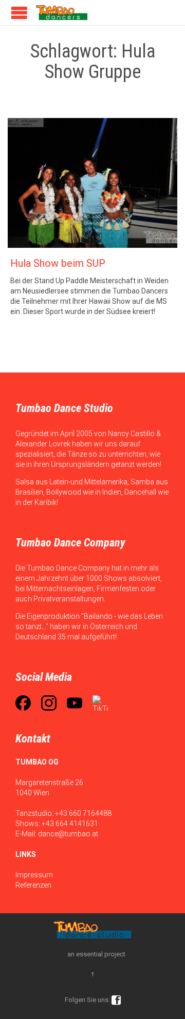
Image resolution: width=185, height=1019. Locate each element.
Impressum (34, 875)
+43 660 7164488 (83, 813)
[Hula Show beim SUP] (92, 183)
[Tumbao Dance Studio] (61, 12)
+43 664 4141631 (70, 823)
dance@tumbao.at (68, 834)
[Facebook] (23, 703)
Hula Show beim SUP (57, 263)
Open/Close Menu (19, 13)
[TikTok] (100, 703)
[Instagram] (49, 703)
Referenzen (33, 885)
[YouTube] (74, 703)
